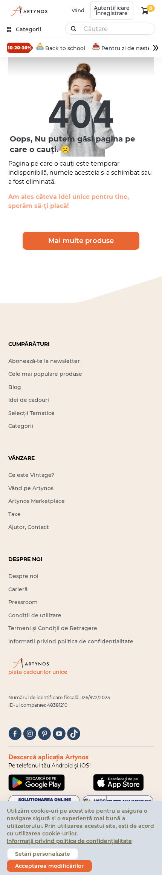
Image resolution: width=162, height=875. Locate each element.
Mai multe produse (81, 241)
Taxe (14, 514)
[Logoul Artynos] (28, 10)
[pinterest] (44, 733)
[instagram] (29, 733)
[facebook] (14, 733)
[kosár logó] (145, 10)
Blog (14, 387)
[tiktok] (73, 733)
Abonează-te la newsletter (44, 361)
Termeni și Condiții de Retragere (52, 628)
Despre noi (23, 576)
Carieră (18, 589)
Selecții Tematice (31, 413)
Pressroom (23, 602)
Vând (78, 10)
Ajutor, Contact (28, 527)
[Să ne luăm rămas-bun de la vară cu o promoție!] (20, 47)
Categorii (20, 426)
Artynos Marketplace (36, 501)
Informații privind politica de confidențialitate (70, 641)
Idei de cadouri (28, 400)
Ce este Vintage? (31, 475)
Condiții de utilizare (34, 615)
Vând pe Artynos (30, 488)
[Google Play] (36, 782)
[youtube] (59, 733)
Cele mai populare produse (45, 374)
